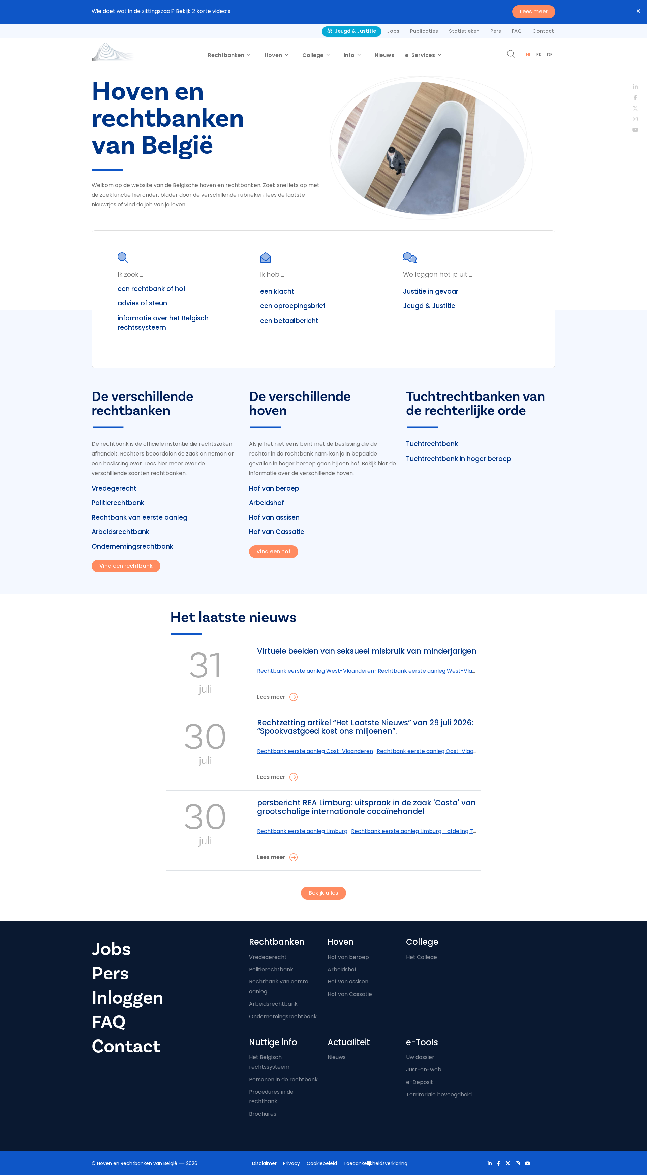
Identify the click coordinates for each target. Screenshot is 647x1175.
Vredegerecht (114, 488)
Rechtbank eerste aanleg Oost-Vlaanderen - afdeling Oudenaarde (465, 751)
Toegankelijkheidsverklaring (375, 1163)
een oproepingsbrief (293, 306)
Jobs (393, 31)
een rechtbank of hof (152, 288)
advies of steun (142, 303)
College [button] (313, 55)
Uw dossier (420, 1057)
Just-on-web (423, 1070)
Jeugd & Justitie (354, 31)
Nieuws (384, 55)
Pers (495, 31)
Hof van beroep (274, 488)
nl (528, 54)
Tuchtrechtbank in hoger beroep (458, 458)
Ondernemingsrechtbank (132, 546)
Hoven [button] (274, 55)
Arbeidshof (266, 502)
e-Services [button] (420, 55)
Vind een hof (273, 551)
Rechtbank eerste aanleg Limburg (302, 831)
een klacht (277, 291)
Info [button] (350, 55)
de (550, 54)
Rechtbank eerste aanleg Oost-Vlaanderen (315, 751)
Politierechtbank (118, 502)
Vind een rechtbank (126, 566)
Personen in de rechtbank (283, 1079)
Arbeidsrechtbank (120, 531)
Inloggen (127, 998)
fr (539, 54)
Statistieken (464, 31)
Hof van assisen (274, 517)
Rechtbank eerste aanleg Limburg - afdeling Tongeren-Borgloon (437, 831)
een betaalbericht (289, 320)
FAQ (517, 31)
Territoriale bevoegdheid (439, 1094)
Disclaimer (264, 1163)
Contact (543, 31)
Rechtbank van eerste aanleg (139, 517)
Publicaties (424, 31)
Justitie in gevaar (430, 291)
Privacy (291, 1163)
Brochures (262, 1114)
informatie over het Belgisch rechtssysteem (163, 323)
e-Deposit (419, 1082)
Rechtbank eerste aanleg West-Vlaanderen (315, 671)
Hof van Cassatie (276, 531)
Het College (421, 957)
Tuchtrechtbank (432, 443)
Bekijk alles (323, 893)
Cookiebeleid (322, 1163)
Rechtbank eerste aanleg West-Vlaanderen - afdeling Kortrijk (460, 671)
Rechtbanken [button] (227, 55)
